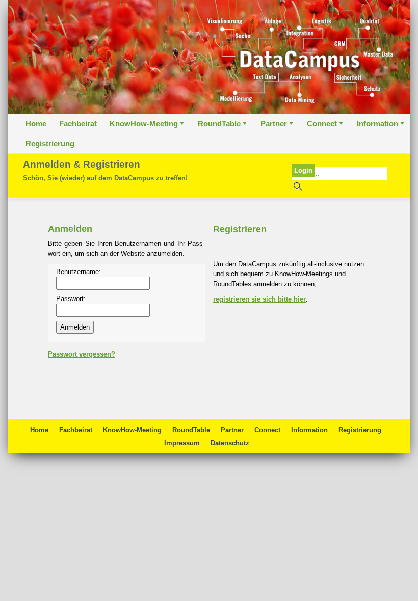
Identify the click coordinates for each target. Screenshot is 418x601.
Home (35, 123)
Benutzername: (78, 272)
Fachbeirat (78, 123)
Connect (326, 126)
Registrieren (240, 229)
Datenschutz (230, 443)
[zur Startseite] (209, 57)
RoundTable (223, 126)
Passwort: (71, 299)
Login (303, 170)
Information (381, 126)
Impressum (182, 443)
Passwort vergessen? (81, 354)
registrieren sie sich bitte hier (259, 299)
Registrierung (49, 143)
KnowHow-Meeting (148, 126)
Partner (277, 126)
